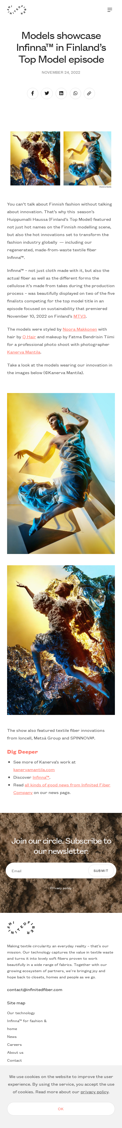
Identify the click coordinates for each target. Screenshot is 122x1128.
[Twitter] (47, 93)
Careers (14, 1044)
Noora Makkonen (80, 329)
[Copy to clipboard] (89, 93)
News (12, 1036)
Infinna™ (41, 777)
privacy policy (94, 1091)
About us (15, 1052)
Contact (14, 1060)
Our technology (21, 1012)
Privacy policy (61, 887)
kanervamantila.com (34, 769)
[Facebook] (32, 93)
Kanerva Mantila (23, 352)
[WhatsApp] (75, 93)
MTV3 (79, 316)
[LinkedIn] (61, 93)
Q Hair (29, 336)
